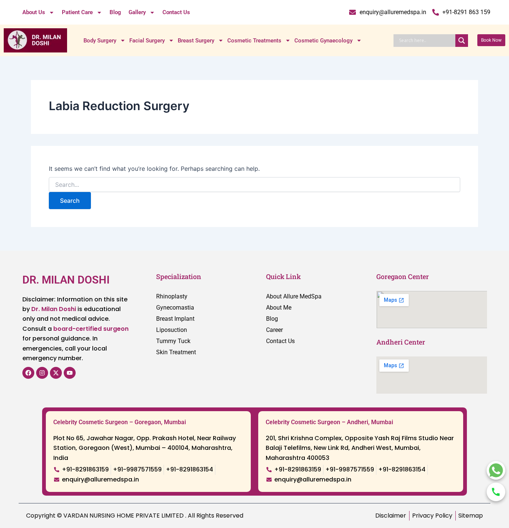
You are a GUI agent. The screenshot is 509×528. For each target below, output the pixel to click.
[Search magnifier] (461, 40)
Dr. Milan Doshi (53, 309)
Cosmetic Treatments (254, 40)
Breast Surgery (196, 40)
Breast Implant (175, 318)
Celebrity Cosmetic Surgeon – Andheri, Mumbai (329, 422)
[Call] (496, 492)
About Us (33, 12)
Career (274, 329)
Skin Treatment (176, 352)
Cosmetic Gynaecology (323, 40)
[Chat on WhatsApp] (496, 470)
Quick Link (283, 276)
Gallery (137, 12)
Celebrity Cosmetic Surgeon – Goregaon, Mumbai (119, 422)
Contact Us (176, 12)
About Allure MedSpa (294, 296)
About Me (278, 307)
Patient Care (77, 12)
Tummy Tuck (173, 341)
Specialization (178, 276)
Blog (115, 12)
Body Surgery (99, 40)
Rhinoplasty (171, 296)
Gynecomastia (175, 307)
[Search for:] (254, 185)
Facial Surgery (147, 40)
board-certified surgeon (91, 328)
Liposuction (171, 329)
